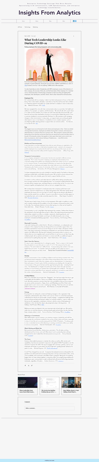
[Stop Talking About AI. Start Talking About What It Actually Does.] (71, 382)
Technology (27, 27)
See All (79, 374)
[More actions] (73, 36)
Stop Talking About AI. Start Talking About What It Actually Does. (71, 391)
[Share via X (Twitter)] (28, 365)
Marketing (35, 27)
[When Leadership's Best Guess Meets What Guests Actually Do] (27, 382)
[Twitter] (75, 21)
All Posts (20, 27)
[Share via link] (31, 365)
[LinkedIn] (73, 21)
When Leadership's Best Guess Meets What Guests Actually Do (26, 391)
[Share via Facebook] (25, 365)
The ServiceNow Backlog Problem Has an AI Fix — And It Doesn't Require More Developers (49, 391)
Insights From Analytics (49, 12)
